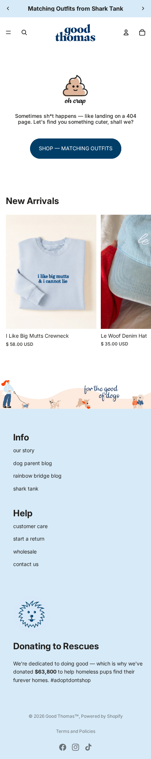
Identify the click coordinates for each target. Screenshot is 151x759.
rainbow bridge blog (37, 475)
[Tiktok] (88, 747)
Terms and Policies (75, 731)
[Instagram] (75, 747)
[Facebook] (62, 747)
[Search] (24, 32)
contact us (25, 564)
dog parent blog (32, 463)
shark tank (25, 488)
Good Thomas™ (62, 716)
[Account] (126, 32)
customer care (30, 526)
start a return (28, 538)
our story (23, 450)
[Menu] (8, 32)
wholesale (25, 551)
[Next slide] (143, 8)
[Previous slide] (8, 8)
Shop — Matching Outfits (76, 148)
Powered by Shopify (102, 716)
